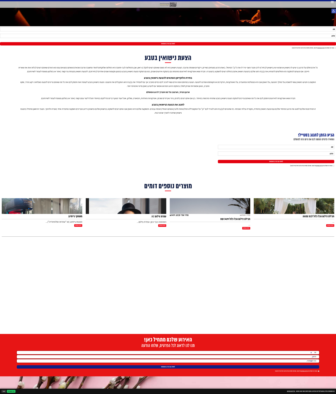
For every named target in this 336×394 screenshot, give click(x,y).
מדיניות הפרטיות (321, 48)
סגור (4, 391)
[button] (333, 11)
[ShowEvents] (168, 4)
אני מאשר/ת (11, 391)
